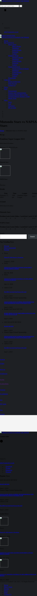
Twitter (7, 468)
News (6, 87)
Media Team (12, 98)
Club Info (7, 80)
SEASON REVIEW (9, 326)
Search (2, 233)
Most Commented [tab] (10, 248)
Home (6, 41)
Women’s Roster (17, 57)
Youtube (8, 472)
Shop (6, 100)
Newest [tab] (6, 246)
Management (12, 91)
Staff (5, 89)
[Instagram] (4, 115)
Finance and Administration (17, 93)
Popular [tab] (6, 250)
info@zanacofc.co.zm (11, 32)
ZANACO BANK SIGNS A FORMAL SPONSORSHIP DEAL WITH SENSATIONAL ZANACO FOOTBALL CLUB (19, 302)
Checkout (11, 106)
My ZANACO (9, 43)
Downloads (12, 78)
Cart (9, 104)
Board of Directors (14, 82)
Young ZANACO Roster (20, 69)
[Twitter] (4, 113)
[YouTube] (4, 117)
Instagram (8, 470)
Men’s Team (12, 44)
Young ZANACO (14, 67)
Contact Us (12, 85)
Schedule (15, 52)
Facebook (8, 466)
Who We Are (12, 83)
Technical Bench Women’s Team (19, 96)
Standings (15, 48)
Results (6, 589)
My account (12, 108)
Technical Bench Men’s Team (18, 95)
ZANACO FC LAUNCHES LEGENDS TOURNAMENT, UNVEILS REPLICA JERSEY (18, 268)
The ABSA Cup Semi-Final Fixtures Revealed (15, 291)
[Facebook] (4, 111)
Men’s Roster (16, 46)
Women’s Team (13, 56)
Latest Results (16, 50)
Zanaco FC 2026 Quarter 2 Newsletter (13, 257)
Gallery (14, 54)
